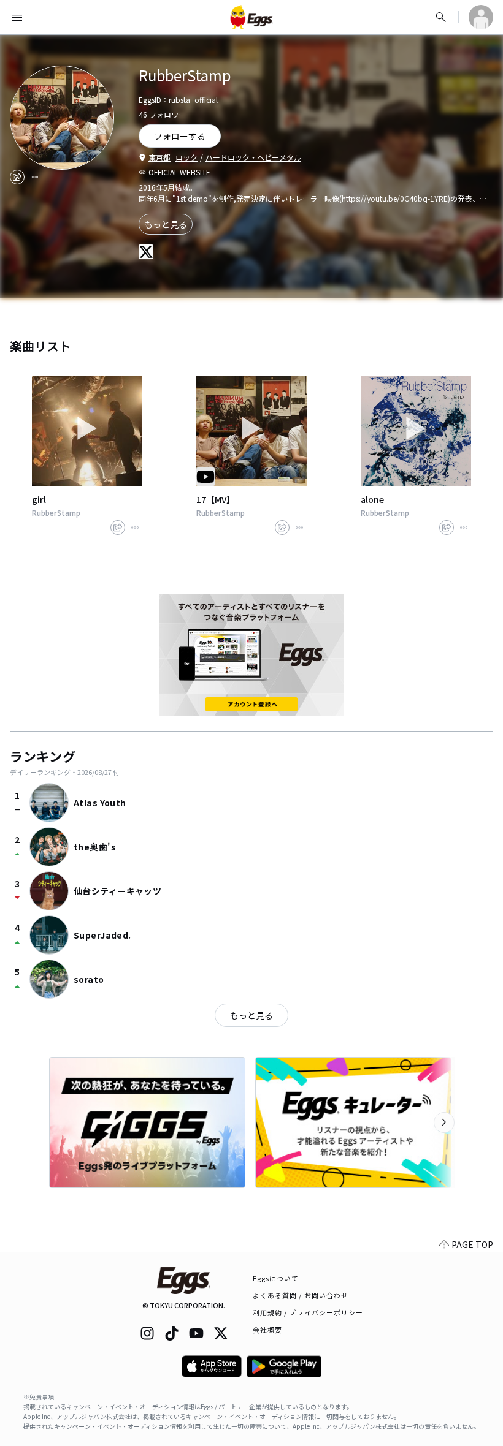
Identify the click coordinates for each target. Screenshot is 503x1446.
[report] (34, 177)
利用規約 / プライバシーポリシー (308, 1312)
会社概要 (267, 1329)
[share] (17, 177)
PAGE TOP (472, 1244)
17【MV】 (215, 499)
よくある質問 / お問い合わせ (301, 1295)
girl (39, 499)
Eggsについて (276, 1278)
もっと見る (165, 224)
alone (372, 499)
